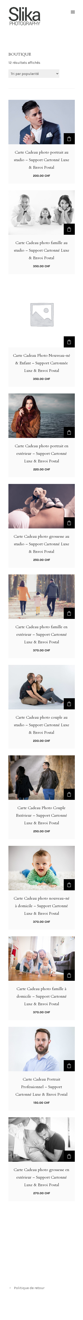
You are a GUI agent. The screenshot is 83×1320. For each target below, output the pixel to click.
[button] (69, 138)
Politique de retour (29, 1288)
